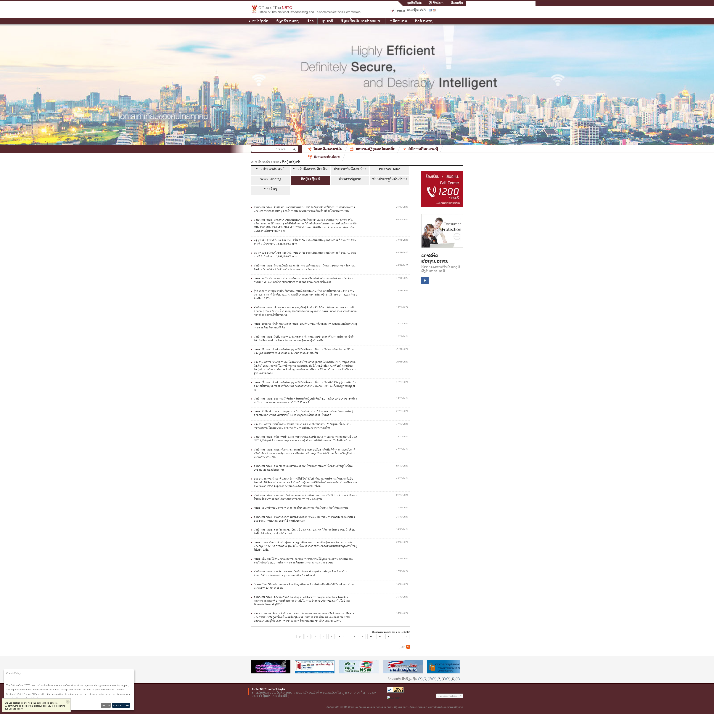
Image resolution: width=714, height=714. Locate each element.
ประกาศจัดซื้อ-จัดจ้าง (350, 169)
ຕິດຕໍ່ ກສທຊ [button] (423, 21)
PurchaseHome (389, 169)
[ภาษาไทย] (431, 10)
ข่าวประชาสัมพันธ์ (270, 169)
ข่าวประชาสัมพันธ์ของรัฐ (389, 179)
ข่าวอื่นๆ (270, 189)
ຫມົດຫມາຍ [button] (398, 21)
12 (389, 636)
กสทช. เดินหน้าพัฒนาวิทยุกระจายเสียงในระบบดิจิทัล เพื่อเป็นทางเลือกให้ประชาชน (301, 508)
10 (371, 636)
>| (406, 636)
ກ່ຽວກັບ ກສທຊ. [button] (287, 21)
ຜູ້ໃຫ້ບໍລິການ (436, 3)
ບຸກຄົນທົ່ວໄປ (414, 3)
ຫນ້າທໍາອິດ (260, 21)
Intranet (401, 10)
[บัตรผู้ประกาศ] (447, 666)
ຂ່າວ (276, 162)
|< (300, 636)
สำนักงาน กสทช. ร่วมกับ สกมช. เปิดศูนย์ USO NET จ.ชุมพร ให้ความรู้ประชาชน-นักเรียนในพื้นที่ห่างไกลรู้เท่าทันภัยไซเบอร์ (304, 531)
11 (380, 636)
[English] (435, 10)
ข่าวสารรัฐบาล (349, 179)
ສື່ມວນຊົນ (457, 3)
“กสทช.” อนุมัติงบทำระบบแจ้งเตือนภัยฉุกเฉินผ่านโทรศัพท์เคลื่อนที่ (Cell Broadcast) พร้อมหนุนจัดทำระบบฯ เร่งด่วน (304, 586)
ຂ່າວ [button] (310, 21)
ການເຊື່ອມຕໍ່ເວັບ (417, 10)
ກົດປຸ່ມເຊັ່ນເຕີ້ (310, 179)
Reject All (106, 705)
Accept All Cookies (121, 705)
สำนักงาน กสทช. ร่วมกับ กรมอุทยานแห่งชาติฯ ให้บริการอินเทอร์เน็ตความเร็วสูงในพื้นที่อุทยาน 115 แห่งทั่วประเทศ (303, 468)
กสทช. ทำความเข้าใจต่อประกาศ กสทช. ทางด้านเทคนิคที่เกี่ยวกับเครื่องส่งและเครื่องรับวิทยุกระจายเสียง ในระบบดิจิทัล (305, 325)
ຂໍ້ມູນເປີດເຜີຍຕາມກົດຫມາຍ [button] (361, 21)
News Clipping (270, 179)
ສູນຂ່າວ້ (327, 21)
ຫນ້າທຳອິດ (262, 162)
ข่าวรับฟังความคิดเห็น (310, 169)
